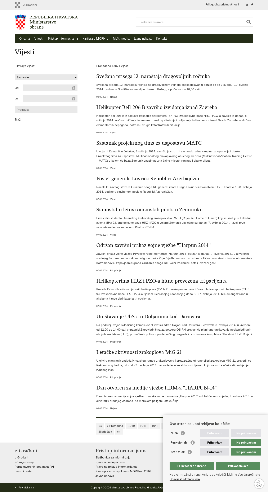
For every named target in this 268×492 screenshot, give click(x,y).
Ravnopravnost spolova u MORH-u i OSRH (123, 471)
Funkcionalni (179, 442)
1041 (143, 425)
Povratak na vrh (27, 487)
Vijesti (38, 38)
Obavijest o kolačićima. (185, 479)
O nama (24, 38)
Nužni (175, 433)
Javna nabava (143, 38)
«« (100, 425)
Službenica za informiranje (112, 457)
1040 (131, 425)
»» (119, 431)
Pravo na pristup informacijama (116, 466)
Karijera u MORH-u (95, 38)
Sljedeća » (105, 431)
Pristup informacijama (63, 38)
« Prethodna (115, 425)
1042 (155, 425)
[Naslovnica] (74, 22)
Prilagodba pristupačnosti (222, 4)
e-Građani (21, 457)
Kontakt (161, 38)
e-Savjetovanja (24, 462)
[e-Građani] (32, 5)
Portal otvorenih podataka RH (34, 466)
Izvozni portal (23, 471)
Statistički (178, 452)
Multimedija (121, 38)
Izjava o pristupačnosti (110, 462)
